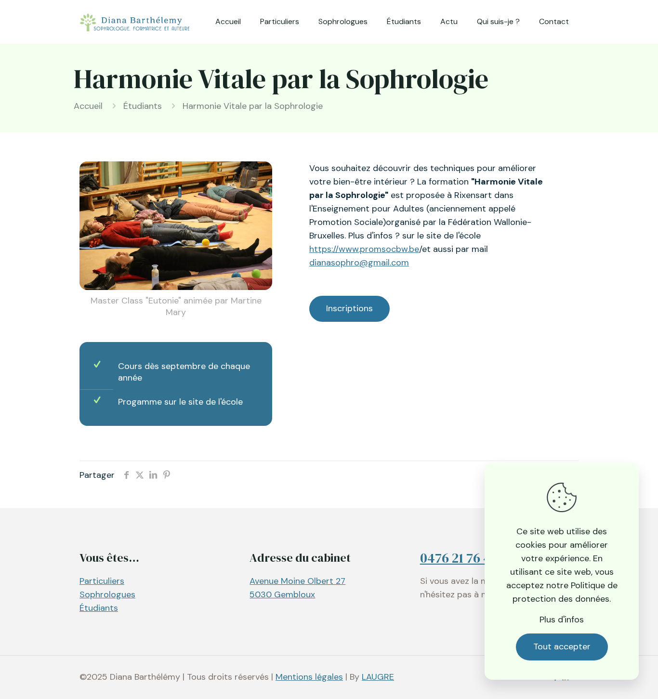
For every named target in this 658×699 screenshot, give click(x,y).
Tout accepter (562, 646)
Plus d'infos (562, 619)
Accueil (88, 106)
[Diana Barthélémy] (134, 21)
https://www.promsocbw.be (364, 249)
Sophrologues (107, 594)
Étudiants (142, 106)
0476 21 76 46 (459, 558)
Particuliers (101, 581)
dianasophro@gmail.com (359, 262)
